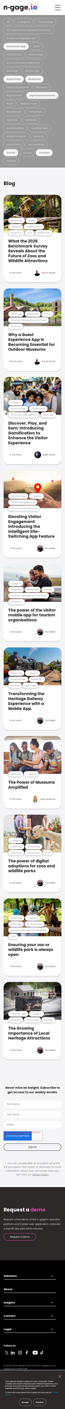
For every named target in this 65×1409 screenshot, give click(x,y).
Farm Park (35, 112)
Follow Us (10, 1345)
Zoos (36, 46)
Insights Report (16, 136)
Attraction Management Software (28, 30)
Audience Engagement (21, 38)
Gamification (15, 128)
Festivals (12, 120)
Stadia (10, 152)
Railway (39, 136)
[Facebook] (29, 1354)
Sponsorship (36, 144)
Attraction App (16, 46)
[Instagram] (21, 1354)
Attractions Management (23, 62)
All (8, 22)
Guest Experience (17, 87)
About (8, 1289)
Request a (25, 1210)
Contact (9, 1316)
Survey (27, 152)
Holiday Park (39, 128)
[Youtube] (36, 1354)
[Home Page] (21, 7)
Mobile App (32, 71)
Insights (9, 1302)
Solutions (10, 1276)
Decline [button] (40, 1402)
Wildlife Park (28, 103)
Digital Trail (14, 95)
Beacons (41, 87)
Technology (45, 22)
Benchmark (13, 112)
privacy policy (40, 1174)
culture (11, 161)
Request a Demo (20, 1237)
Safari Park (13, 144)
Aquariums (13, 79)
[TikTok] (43, 1354)
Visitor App (36, 54)
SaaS (9, 103)
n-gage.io (23, 22)
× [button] (59, 1376)
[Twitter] (7, 1354)
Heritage (12, 71)
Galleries (31, 120)
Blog (9, 183)
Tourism (44, 152)
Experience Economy (42, 95)
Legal (7, 1329)
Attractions (14, 54)
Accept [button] (25, 1402)
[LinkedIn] (14, 1354)
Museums (34, 79)
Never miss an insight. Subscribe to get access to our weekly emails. (32, 1090)
